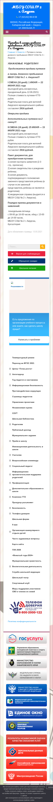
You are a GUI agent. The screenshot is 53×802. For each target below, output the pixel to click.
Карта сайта (18, 544)
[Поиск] (42, 247)
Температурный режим (23, 358)
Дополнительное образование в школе (27, 489)
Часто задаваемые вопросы (26, 539)
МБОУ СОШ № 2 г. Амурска (26, 9)
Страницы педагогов (22, 396)
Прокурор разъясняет (22, 502)
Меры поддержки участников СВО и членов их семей (26, 590)
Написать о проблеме (29, 339)
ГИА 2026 (16, 550)
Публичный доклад (21, 430)
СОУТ (15, 413)
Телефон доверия (20, 513)
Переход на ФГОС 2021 (23, 363)
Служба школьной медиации (26, 572)
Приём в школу (19, 441)
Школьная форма (20, 519)
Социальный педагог (22, 466)
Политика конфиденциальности (22, 621)
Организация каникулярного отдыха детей (26, 531)
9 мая (14, 525)
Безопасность (19, 508)
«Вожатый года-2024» (22, 555)
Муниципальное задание (24, 435)
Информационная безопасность (27, 385)
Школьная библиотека (23, 419)
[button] (7, 32)
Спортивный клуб (20, 583)
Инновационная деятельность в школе (27, 447)
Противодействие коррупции (26, 391)
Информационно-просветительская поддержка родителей (26, 474)
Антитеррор (18, 374)
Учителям (16, 455)
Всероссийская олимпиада (25, 460)
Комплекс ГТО (19, 497)
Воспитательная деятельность (27, 566)
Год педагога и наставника (25, 380)
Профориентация (20, 483)
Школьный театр (20, 577)
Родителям (17, 424)
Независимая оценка (22, 408)
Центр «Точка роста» (22, 369)
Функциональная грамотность (26, 561)
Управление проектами (23, 402)
